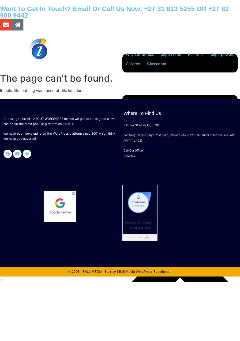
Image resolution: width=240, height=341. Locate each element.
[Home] (17, 24)
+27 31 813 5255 (169, 8)
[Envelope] (6, 24)
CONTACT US (133, 175)
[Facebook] (8, 154)
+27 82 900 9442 (148, 156)
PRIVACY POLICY (135, 169)
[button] (1, 279)
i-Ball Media (126, 271)
